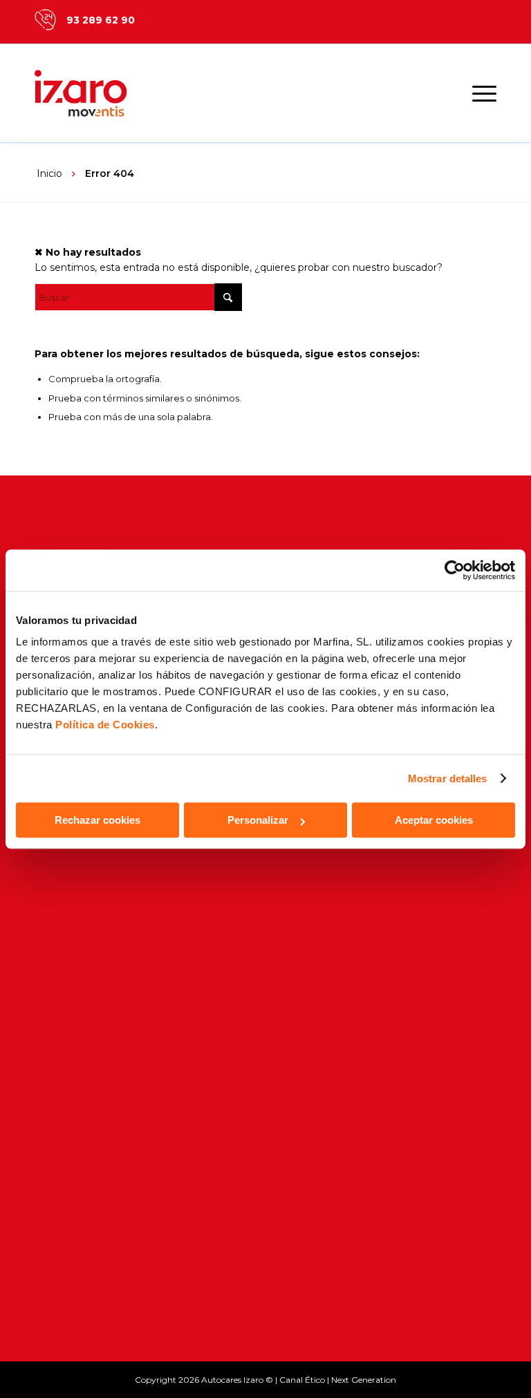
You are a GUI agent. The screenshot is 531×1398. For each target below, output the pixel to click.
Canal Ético (302, 1380)
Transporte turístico (89, 1019)
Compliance (67, 1206)
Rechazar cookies (97, 820)
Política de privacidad (93, 1159)
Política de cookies (85, 1182)
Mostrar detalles (447, 778)
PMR (47, 1066)
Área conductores (84, 1296)
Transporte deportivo (93, 972)
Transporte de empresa (100, 947)
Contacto (59, 855)
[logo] (96, 93)
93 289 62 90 (100, 20)
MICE (49, 995)
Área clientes (70, 1272)
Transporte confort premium (113, 1043)
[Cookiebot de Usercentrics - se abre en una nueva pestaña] (454, 570)
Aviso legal (64, 1135)
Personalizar (257, 820)
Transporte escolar (86, 924)
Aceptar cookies (434, 820)
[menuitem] (477, 93)
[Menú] (477, 93)
